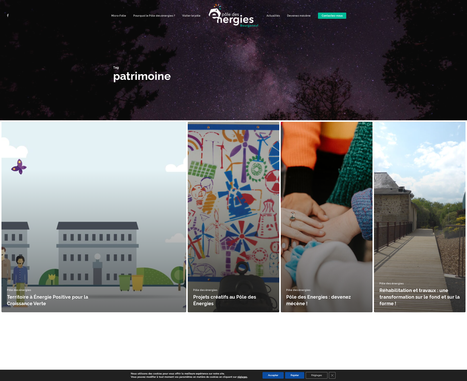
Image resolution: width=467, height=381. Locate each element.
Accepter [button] (273, 375)
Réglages (316, 375)
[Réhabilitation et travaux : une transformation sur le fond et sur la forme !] (420, 217)
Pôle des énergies (19, 290)
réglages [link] (242, 377)
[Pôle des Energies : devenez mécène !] (326, 217)
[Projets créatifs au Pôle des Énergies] (233, 217)
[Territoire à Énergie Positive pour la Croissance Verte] (93, 217)
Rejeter (295, 375)
